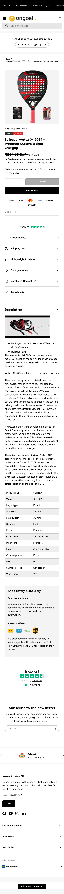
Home (7, 59)
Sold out (42, 181)
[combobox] (32, 26)
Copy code (41, 44)
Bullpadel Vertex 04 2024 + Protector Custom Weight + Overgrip (31, 61)
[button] (60, 18)
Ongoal (12, 860)
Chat (9, 803)
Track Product (32, 190)
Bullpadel (9, 128)
